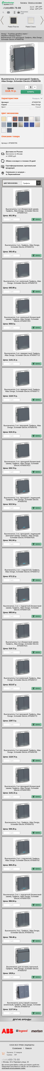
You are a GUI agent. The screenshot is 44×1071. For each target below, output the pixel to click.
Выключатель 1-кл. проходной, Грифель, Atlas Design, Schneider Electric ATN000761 (22, 426)
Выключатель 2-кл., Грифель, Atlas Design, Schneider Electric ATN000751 (22, 823)
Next (42, 20)
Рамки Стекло (31, 27)
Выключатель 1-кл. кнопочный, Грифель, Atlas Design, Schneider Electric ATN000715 (22, 282)
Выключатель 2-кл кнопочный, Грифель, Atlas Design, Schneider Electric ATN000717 (22, 679)
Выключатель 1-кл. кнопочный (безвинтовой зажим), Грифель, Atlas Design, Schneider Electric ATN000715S (22, 319)
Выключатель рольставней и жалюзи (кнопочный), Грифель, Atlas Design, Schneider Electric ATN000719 (22, 1005)
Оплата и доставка (35, 3)
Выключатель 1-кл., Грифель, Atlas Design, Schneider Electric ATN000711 (22, 246)
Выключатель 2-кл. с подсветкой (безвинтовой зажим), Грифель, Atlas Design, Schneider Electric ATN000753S (22, 896)
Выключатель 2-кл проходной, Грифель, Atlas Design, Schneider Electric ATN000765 (22, 751)
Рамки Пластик (13, 27)
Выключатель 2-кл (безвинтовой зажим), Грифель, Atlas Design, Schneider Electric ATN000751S (22, 644)
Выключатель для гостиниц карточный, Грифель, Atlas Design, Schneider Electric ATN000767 (22, 968)
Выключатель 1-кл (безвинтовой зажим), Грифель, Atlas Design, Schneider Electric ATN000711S (22, 211)
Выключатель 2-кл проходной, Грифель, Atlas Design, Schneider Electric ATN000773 (22, 715)
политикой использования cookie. (14, 1068)
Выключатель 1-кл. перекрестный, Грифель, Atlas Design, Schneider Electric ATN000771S (22, 354)
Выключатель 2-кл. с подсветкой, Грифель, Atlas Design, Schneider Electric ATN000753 (22, 859)
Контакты (23, 3)
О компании (17, 1048)
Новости (28, 1048)
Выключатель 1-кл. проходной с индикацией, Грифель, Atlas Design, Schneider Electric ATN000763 (22, 499)
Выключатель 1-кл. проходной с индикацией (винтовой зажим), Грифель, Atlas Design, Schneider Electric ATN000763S (22, 536)
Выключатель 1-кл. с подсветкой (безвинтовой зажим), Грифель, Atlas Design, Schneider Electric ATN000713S (22, 608)
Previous (2, 20)
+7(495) (12, 8)
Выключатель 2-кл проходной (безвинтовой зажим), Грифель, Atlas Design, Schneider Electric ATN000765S (22, 788)
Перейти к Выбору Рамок (11, 36)
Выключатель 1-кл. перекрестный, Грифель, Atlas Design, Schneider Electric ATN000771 (22, 390)
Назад (3, 34)
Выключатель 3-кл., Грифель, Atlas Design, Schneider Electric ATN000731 (22, 932)
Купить (30, 92)
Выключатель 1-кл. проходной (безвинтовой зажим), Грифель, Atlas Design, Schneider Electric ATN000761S (22, 463)
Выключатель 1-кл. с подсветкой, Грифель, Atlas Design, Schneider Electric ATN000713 (22, 571)
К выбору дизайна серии (17, 34)
